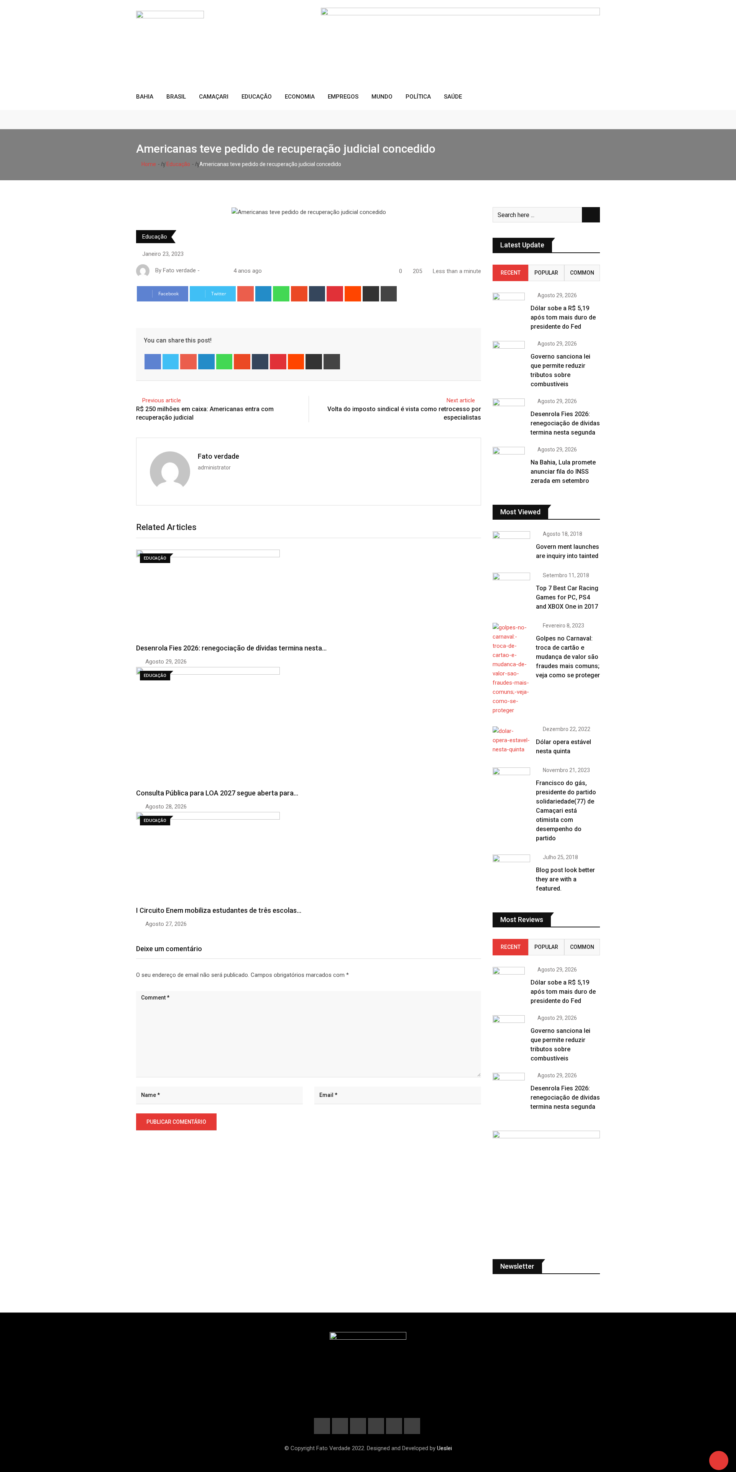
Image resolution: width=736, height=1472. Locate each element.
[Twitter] (171, 361)
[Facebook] (153, 361)
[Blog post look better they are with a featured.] (511, 869)
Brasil (176, 96)
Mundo (382, 96)
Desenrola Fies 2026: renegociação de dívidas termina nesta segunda (565, 423)
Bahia (144, 96)
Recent (511, 273)
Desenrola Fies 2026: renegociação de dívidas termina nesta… (231, 648)
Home (148, 164)
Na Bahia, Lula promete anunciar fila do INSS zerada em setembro (563, 471)
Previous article (161, 400)
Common (582, 273)
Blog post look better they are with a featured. (565, 879)
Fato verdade (218, 456)
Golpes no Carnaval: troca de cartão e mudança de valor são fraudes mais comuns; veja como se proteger (568, 657)
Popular (546, 273)
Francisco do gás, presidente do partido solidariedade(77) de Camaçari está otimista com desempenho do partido (566, 810)
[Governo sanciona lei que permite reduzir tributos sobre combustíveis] (509, 351)
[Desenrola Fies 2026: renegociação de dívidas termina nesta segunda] (509, 408)
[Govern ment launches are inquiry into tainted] (511, 546)
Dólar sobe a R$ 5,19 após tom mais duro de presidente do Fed (563, 317)
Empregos (343, 96)
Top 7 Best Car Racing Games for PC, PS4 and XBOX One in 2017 (567, 597)
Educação (257, 96)
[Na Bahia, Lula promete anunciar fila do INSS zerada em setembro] (509, 456)
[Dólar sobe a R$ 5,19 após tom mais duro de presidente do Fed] (509, 302)
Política (418, 96)
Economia (300, 96)
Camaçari (213, 96)
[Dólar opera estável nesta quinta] (511, 740)
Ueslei (444, 1448)
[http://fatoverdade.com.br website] (204, 270)
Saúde (453, 96)
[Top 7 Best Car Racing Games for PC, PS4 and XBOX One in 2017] (511, 588)
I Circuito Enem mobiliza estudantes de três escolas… (218, 910)
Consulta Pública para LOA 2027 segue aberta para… (217, 793)
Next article (461, 400)
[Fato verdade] (212, 270)
